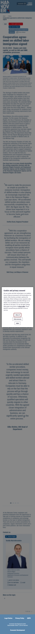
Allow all (17, 315)
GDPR (29, 618)
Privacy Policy (19, 618)
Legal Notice (8, 618)
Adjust (17, 323)
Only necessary (17, 319)
